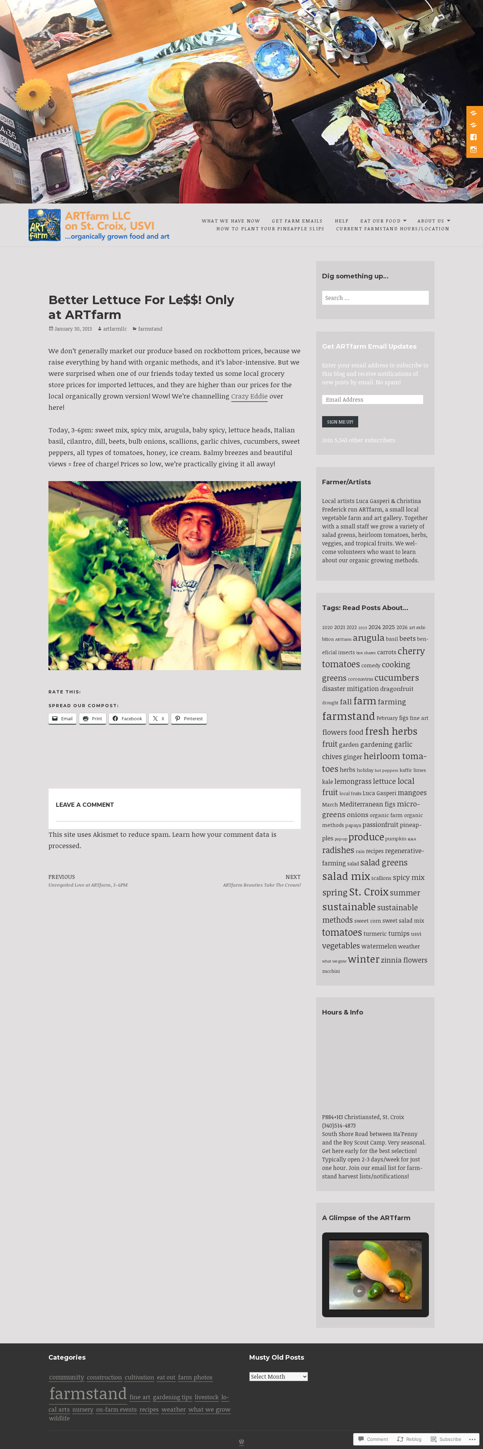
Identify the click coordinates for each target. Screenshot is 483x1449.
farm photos (195, 1377)
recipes (375, 851)
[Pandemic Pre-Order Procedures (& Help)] (474, 126)
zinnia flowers (404, 960)
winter (363, 958)
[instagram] (474, 150)
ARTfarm (343, 639)
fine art (419, 717)
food (356, 732)
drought (330, 702)
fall (346, 701)
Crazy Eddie (249, 396)
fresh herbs (391, 731)
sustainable (349, 906)
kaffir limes (413, 770)
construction (104, 1377)
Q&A (412, 838)
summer (405, 892)
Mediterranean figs (367, 804)
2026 (402, 627)
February (387, 718)
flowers (334, 732)
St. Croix (369, 891)
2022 (352, 627)
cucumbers (396, 677)
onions (357, 814)
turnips (398, 933)
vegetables (341, 945)
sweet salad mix (403, 920)
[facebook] (474, 138)
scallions (381, 878)
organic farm (386, 814)
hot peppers (386, 770)
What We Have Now (231, 221)
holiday (365, 770)
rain (360, 851)
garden (349, 744)
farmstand (150, 328)
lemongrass (353, 781)
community (66, 1376)
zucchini (331, 971)
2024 (374, 627)
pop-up (341, 838)
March (330, 804)
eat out (166, 1377)
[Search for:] (375, 298)
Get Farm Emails (297, 221)
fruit (330, 744)
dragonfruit (397, 688)
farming (392, 701)
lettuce (384, 781)
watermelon (379, 946)
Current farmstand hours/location (392, 228)
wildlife (59, 1418)
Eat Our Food (380, 221)
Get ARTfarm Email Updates (369, 346)
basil (392, 638)
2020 (327, 627)
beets (408, 638)
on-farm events (116, 1409)
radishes (338, 850)
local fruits (350, 793)
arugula (369, 637)
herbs (347, 769)
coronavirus (360, 679)
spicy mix (409, 877)
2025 (388, 627)
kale (327, 782)
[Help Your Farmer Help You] (474, 114)
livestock (207, 1397)
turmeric (375, 934)
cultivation (139, 1377)
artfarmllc (115, 328)
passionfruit (380, 824)
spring (335, 892)
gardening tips (172, 1397)
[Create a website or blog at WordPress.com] (241, 1442)
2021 (339, 627)
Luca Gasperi (379, 793)
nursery (82, 1409)
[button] (359, 1291)
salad (353, 863)
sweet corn (367, 920)
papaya (353, 825)
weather (409, 946)
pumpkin (395, 838)
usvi (416, 933)
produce (366, 836)
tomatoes (342, 932)
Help (342, 221)
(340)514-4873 (339, 1125)
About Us (431, 221)
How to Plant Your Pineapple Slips (270, 228)
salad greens (384, 862)
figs (403, 718)
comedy (370, 665)
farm (364, 700)
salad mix (346, 876)
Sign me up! (340, 422)
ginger (352, 756)
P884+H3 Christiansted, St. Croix (363, 1117)
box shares (366, 652)
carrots (386, 652)
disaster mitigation (350, 688)
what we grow (334, 961)
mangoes (412, 792)
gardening (376, 744)
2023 (362, 627)
